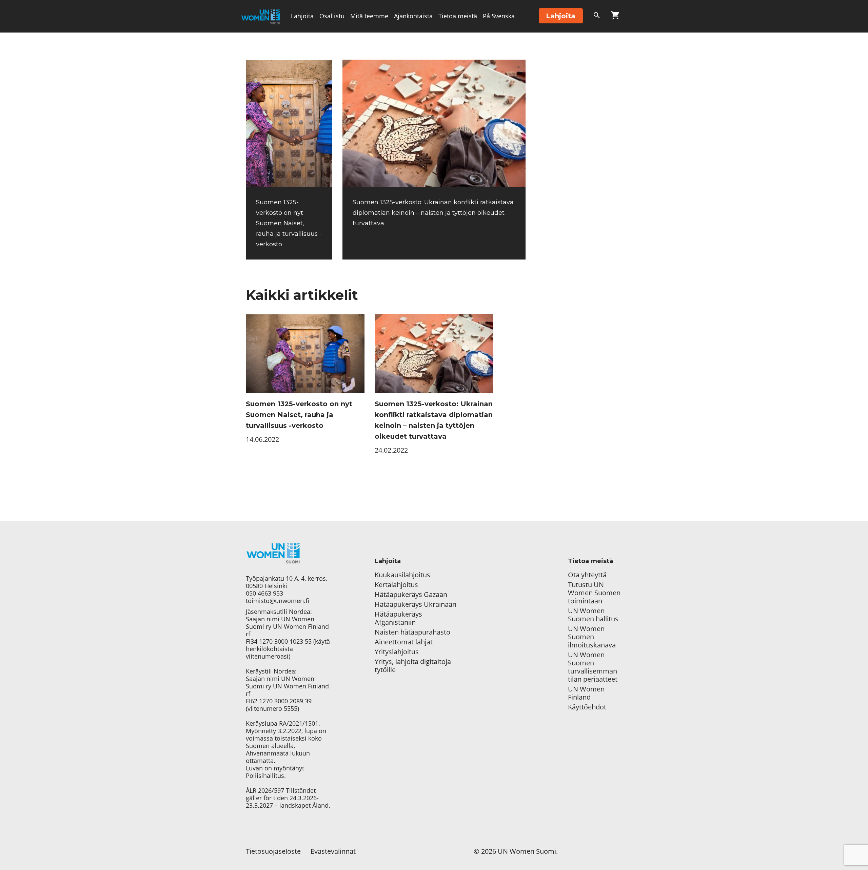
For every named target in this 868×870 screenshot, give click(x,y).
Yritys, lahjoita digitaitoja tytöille (413, 666)
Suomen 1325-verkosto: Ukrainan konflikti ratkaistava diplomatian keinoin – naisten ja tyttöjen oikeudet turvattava (433, 213)
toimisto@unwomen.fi (277, 600)
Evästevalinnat (333, 851)
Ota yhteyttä (587, 575)
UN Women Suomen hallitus (593, 615)
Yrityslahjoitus (397, 652)
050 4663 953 (264, 593)
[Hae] (597, 16)
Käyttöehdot (587, 707)
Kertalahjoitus (396, 585)
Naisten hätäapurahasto (412, 632)
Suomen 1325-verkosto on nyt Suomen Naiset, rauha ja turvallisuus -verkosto (289, 223)
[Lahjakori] (615, 16)
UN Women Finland (586, 693)
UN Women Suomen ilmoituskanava (592, 637)
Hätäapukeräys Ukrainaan (415, 604)
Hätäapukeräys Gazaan (411, 595)
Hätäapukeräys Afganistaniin (398, 618)
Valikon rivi (306, 48)
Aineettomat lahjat (404, 642)
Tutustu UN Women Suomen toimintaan (594, 593)
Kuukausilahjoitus (402, 575)
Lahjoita (302, 16)
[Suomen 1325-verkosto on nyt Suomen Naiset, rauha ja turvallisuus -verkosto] (289, 123)
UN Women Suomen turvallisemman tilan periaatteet (593, 667)
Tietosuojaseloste (273, 851)
